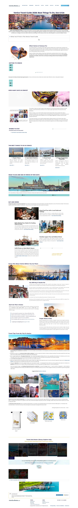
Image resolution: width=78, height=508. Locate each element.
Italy (32, 462)
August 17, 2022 (27, 321)
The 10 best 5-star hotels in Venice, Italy (19, 132)
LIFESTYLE (51, 5)
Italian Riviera (27, 462)
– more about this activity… (28, 229)
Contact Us (67, 505)
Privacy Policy (53, 505)
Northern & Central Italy (48, 462)
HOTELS (42, 5)
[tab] (11, 65)
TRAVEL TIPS (37, 5)
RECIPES (46, 5)
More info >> (12, 165)
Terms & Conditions (60, 505)
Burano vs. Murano (42, 371)
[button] (9, 36)
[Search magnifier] (68, 5)
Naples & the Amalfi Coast (38, 462)
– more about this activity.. (56, 215)
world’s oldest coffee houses (21, 255)
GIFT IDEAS (57, 5)
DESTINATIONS (24, 5)
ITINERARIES (31, 5)
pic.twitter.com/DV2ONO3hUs (29, 319)
